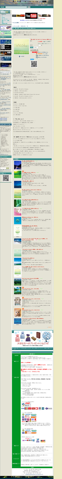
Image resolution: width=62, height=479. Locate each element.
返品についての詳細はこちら (43, 52)
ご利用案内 (37, 5)
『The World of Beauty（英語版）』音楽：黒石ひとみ (32, 249)
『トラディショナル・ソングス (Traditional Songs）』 (5, 98)
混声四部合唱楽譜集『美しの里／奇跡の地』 (30, 225)
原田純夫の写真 (4, 23)
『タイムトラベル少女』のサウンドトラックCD (5, 84)
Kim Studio (38, 476)
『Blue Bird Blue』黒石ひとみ (28, 258)
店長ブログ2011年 (3, 120)
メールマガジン (5, 156)
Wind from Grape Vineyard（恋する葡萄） (31, 278)
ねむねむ (3, 17)
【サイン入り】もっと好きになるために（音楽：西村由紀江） (33, 318)
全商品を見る (3, 14)
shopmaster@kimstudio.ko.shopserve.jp (34, 474)
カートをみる (20, 5)
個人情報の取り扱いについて (18, 476)
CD (27, 26)
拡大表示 (22, 56)
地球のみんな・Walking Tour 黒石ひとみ (30, 217)
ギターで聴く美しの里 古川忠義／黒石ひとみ (30, 199)
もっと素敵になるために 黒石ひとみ (29, 172)
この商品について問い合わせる (43, 55)
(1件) (46, 53)
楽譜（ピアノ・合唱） (6, 20)
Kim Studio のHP (3, 112)
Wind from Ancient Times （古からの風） (31, 288)
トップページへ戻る (15, 26)
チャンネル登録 (16, 22)
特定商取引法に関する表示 (29, 476)
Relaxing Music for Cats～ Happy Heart (31, 309)
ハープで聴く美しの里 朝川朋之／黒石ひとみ (30, 208)
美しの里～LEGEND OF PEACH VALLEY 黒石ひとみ (31, 189)
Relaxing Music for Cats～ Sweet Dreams (31, 298)
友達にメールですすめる (42, 57)
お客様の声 (49, 5)
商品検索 (2, 7)
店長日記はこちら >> (4, 154)
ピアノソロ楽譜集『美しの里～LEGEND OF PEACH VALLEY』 (33, 266)
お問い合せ (43, 5)
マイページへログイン (28, 5)
